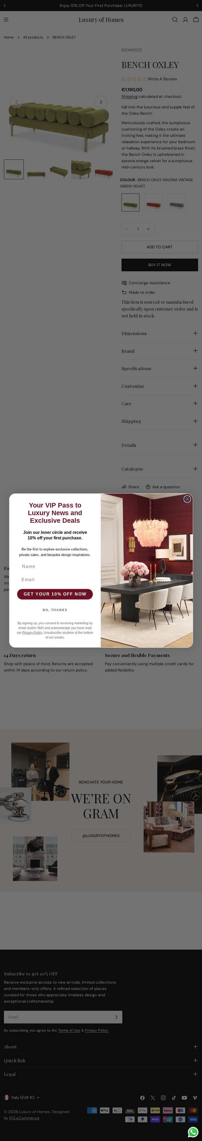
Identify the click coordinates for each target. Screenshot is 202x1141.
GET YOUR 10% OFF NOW (55, 594)
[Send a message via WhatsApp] (193, 1132)
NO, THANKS (55, 610)
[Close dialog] (187, 499)
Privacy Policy (32, 633)
